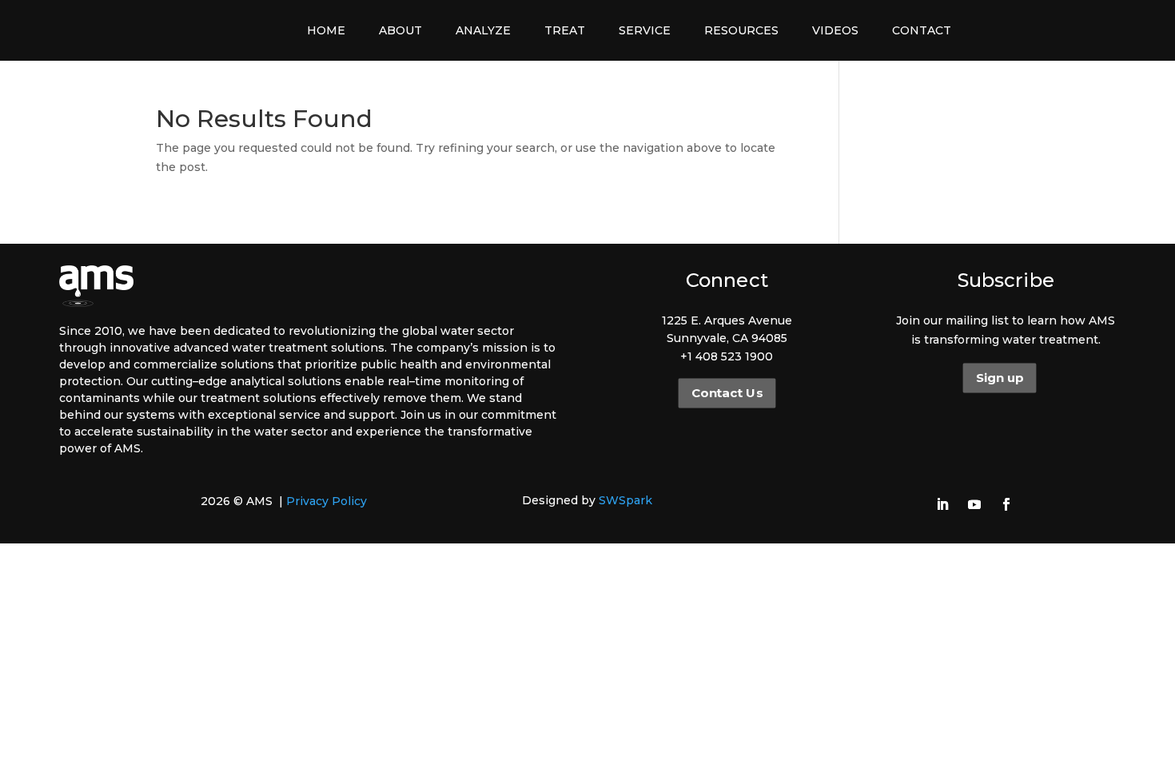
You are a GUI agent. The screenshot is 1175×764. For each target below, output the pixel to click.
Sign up (999, 378)
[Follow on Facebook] (1006, 504)
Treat (564, 30)
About (400, 30)
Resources (741, 30)
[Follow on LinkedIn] (942, 504)
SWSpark (625, 500)
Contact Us (727, 393)
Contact (921, 30)
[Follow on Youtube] (974, 504)
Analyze (483, 30)
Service (645, 30)
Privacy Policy (326, 501)
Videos (835, 30)
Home (326, 30)
